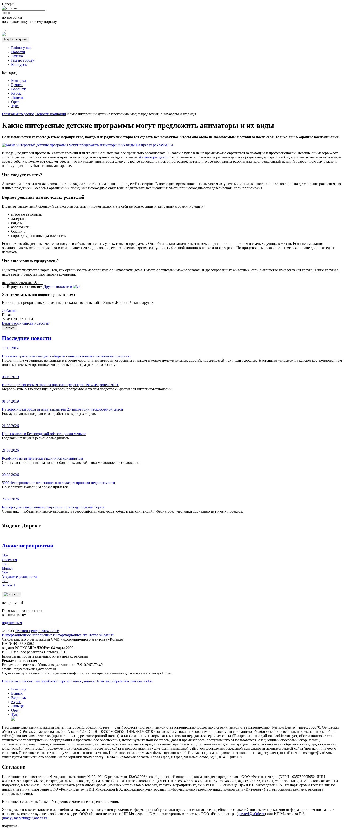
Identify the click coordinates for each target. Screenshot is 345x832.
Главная (8, 114)
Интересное (24, 114)
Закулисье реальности (19, 575)
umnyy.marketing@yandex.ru (25, 818)
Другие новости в (58, 287)
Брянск (17, 85)
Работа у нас (21, 48)
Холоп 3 (8, 583)
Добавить (9, 311)
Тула (15, 106)
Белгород (18, 81)
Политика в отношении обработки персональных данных (48, 681)
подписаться (12, 623)
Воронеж (18, 89)
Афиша (17, 56)
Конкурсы (19, 65)
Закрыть (9, 328)
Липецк (17, 97)
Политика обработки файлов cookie (124, 681)
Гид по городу (22, 60)
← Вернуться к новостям (22, 287)
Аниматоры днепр (153, 157)
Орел (15, 102)
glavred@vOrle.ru (251, 814)
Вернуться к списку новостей (25, 323)
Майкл (7, 566)
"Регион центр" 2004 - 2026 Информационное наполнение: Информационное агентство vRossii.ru (58, 633)
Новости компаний (50, 114)
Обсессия (9, 558)
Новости (18, 52)
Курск (16, 93)
